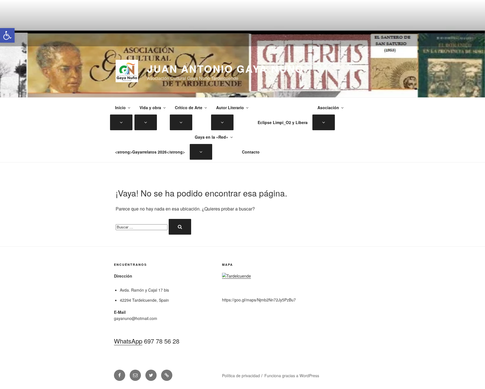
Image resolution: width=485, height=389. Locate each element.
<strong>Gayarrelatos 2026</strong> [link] (150, 152)
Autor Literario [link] (230, 107)
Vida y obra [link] (150, 107)
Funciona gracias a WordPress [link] (291, 375)
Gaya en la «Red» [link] (211, 137)
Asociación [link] (328, 107)
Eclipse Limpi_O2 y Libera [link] (283, 122)
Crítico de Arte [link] (188, 107)
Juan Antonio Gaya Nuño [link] (225, 68)
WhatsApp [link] (128, 341)
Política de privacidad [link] (241, 375)
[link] (7, 35)
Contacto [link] (251, 152)
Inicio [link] (120, 107)
